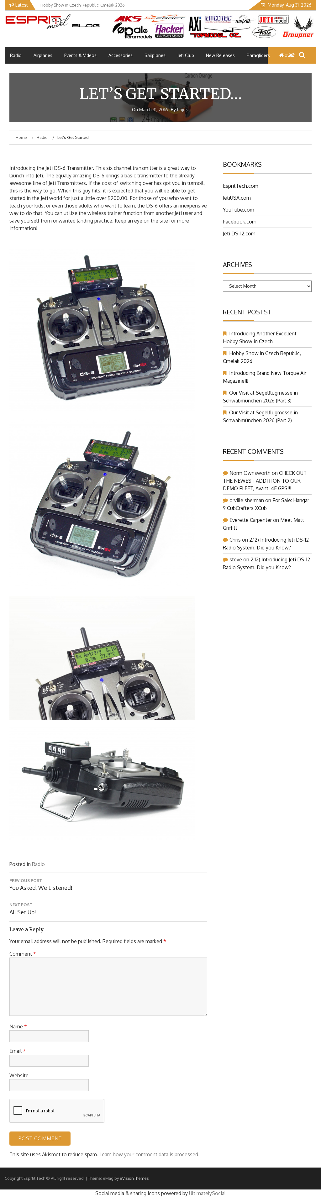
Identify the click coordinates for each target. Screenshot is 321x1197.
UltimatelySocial (207, 1193)
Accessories (120, 55)
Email (17, 1051)
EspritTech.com (240, 186)
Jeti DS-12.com (239, 233)
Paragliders (258, 55)
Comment (22, 954)
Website (19, 1075)
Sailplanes (155, 55)
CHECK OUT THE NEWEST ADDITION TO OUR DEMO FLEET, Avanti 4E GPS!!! (265, 480)
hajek (182, 109)
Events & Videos (80, 55)
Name (18, 1026)
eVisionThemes (134, 1178)
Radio (16, 55)
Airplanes (43, 55)
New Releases (220, 55)
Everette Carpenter (250, 520)
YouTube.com (238, 210)
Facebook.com (239, 221)
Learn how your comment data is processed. (149, 1154)
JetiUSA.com (237, 198)
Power (288, 55)
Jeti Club (185, 55)
